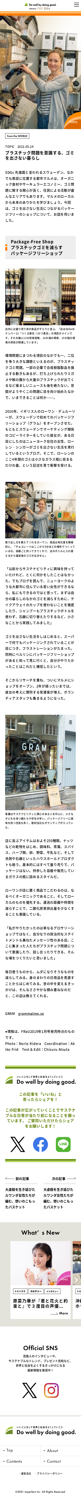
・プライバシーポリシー (48, 1473)
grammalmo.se (31, 1013)
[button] (76, 1280)
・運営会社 (24, 1473)
